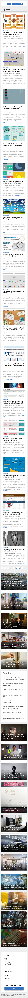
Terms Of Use (7, 964)
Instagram (6, 978)
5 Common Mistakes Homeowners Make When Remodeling (11, 866)
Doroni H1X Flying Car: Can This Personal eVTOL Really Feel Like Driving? (13, 847)
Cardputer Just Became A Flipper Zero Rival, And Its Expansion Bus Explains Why (13, 944)
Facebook (6, 973)
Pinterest (6, 977)
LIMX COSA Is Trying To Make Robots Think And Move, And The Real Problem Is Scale (13, 775)
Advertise (6, 961)
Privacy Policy (7, 962)
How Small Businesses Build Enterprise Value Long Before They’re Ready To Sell (12, 625)
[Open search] (25, 3)
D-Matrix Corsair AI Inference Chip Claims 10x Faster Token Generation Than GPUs (14, 809)
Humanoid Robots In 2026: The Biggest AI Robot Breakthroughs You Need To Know (13, 736)
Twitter (6, 975)
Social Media (6, 67)
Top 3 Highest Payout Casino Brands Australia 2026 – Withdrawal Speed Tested (13, 907)
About (5, 958)
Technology (5, 30)
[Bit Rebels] (14, 5)
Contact (6, 959)
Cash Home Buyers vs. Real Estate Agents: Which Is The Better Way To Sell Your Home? (14, 664)
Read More (6, 85)
